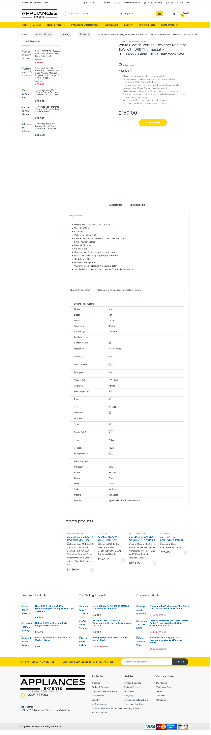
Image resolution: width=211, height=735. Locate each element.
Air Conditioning (43, 34)
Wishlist (159, 691)
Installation (129, 691)
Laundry (128, 25)
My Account (184, 3)
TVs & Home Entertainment (84, 25)
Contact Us (161, 700)
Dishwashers (111, 25)
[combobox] (91, 13)
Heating (65, 34)
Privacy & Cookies (132, 683)
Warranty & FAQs (132, 708)
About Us (160, 695)
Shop (170, 3)
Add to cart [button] (92, 570)
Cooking (37, 25)
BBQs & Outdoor (169, 25)
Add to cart (154, 122)
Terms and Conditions (134, 704)
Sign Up (180, 661)
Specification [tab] (137, 205)
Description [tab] (116, 205)
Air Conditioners (147, 25)
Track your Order (164, 687)
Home (25, 25)
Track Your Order (154, 3)
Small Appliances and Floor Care (107, 708)
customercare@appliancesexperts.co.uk (122, 3)
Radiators (84, 34)
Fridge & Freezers (56, 25)
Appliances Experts (32, 726)
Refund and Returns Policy (136, 700)
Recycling (128, 695)
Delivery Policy (131, 687)
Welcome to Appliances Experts (35, 3)
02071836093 (92, 3)
